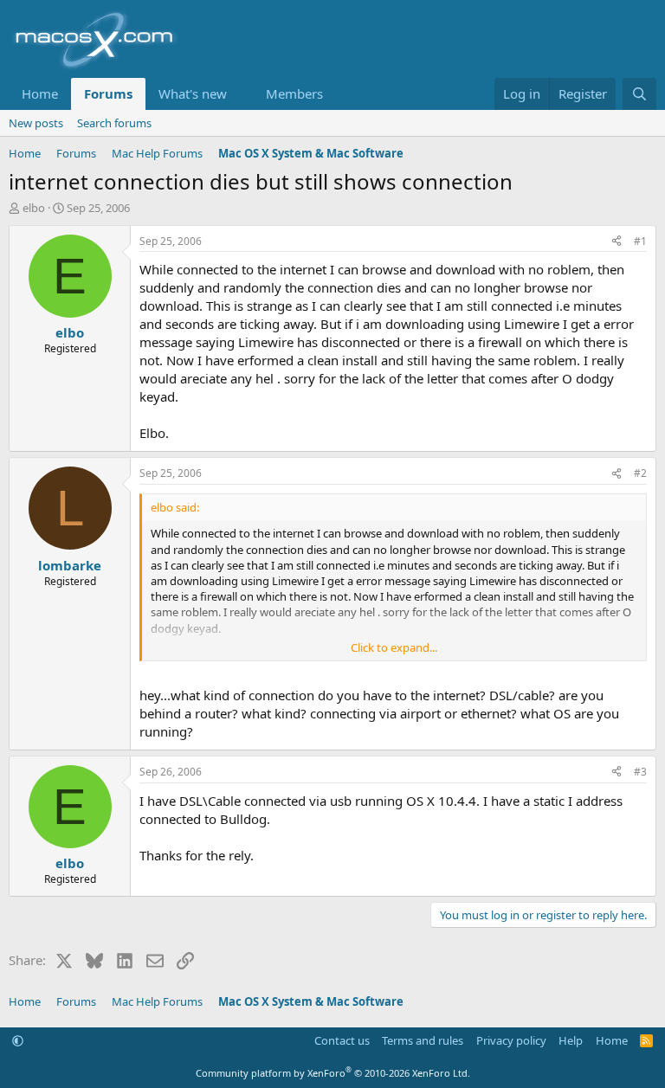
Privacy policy (511, 1040)
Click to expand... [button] (394, 647)
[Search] (639, 94)
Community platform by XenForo (333, 1072)
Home (40, 93)
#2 (640, 473)
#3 (640, 771)
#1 (640, 241)
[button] (241, 94)
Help (570, 1040)
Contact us (342, 1040)
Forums (108, 93)
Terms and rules (422, 1040)
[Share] (616, 242)
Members (294, 93)
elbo (34, 208)
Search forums (114, 123)
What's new (192, 93)
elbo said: (175, 507)
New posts (36, 123)
